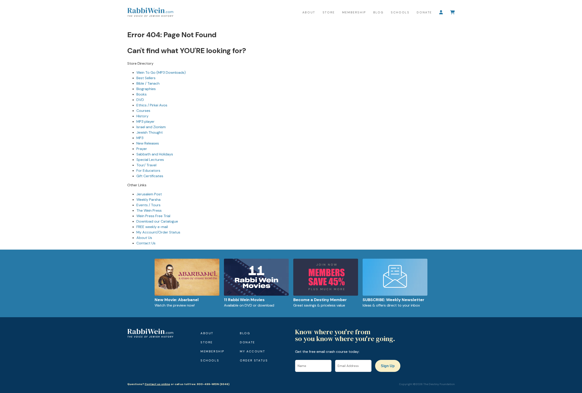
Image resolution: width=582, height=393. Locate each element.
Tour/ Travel (146, 165)
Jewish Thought (149, 132)
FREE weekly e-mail (152, 226)
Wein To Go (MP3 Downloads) (161, 72)
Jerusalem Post (149, 194)
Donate (424, 12)
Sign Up (388, 366)
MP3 (139, 137)
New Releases (147, 143)
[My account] (441, 12)
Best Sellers (146, 78)
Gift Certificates (149, 176)
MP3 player (145, 121)
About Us (144, 237)
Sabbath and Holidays (154, 154)
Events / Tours (148, 205)
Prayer (141, 148)
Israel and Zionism (151, 127)
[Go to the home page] (150, 12)
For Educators (148, 170)
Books (141, 94)
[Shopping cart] (452, 12)
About (308, 12)
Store (329, 12)
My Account (252, 351)
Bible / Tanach (148, 83)
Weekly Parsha (148, 199)
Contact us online (157, 384)
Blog (378, 12)
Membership (354, 12)
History (142, 116)
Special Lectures (150, 159)
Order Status (254, 360)
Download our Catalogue (157, 221)
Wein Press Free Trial (153, 216)
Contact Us (146, 243)
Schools (400, 12)
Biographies (146, 88)
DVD (140, 99)
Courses (143, 110)
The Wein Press (149, 210)
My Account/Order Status (158, 232)
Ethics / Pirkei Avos (151, 105)
